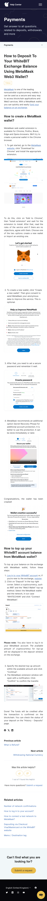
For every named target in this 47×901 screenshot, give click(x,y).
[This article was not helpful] (27, 773)
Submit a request (34, 785)
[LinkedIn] (12, 730)
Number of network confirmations (20, 806)
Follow (8, 83)
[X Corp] (9, 730)
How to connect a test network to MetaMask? (20, 817)
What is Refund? (11, 745)
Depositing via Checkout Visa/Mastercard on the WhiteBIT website (19, 827)
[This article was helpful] (19, 773)
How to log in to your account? (19, 811)
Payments (8, 45)
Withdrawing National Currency (28, 755)
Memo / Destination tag (15, 835)
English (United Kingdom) (17, 888)
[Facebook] (5, 730)
